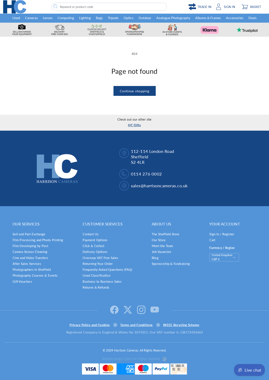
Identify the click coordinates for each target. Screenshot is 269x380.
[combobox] (109, 7)
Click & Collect (93, 246)
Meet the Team (162, 246)
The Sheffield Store (165, 234)
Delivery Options (95, 252)
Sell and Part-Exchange (29, 234)
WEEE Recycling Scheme (181, 325)
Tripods (113, 18)
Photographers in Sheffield (32, 269)
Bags (99, 18)
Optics (128, 18)
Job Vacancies (161, 252)
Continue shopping (134, 91)
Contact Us (91, 234)
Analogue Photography (173, 18)
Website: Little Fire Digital (131, 358)
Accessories (234, 18)
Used (16, 18)
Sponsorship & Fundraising (171, 263)
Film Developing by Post (30, 246)
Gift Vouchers (22, 281)
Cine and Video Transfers (30, 258)
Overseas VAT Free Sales (100, 258)
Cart (212, 240)
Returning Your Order (98, 263)
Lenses (48, 18)
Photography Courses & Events (35, 275)
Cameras (31, 18)
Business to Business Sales (102, 281)
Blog (155, 258)
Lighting (85, 18)
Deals (252, 18)
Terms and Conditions (136, 325)
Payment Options (95, 240)
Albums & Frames (208, 18)
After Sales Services (27, 263)
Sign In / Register (221, 234)
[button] (253, 6)
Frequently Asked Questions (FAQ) (107, 269)
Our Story (159, 240)
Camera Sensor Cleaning (30, 252)
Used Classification (96, 275)
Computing (66, 18)
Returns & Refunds (96, 287)
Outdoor (144, 18)
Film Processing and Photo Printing (38, 240)
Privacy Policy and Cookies (90, 325)
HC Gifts (134, 125)
